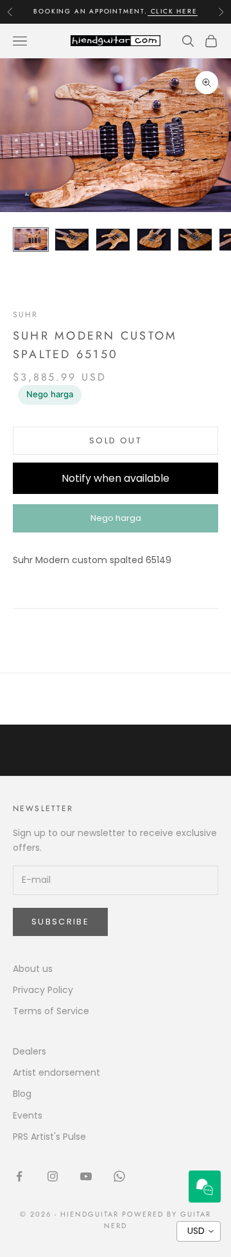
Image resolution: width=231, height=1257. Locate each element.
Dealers (29, 1051)
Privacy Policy (43, 989)
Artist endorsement (56, 1072)
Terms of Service (51, 1011)
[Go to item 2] (72, 239)
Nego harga (49, 394)
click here (173, 11)
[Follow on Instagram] (52, 1176)
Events (27, 1115)
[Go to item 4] (154, 239)
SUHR (25, 314)
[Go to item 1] (31, 239)
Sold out (115, 440)
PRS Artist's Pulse (49, 1136)
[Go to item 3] (113, 239)
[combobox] (198, 1231)
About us (33, 968)
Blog (22, 1093)
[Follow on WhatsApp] (119, 1176)
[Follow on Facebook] (19, 1176)
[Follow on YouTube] (86, 1176)
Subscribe (60, 922)
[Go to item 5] (195, 239)
